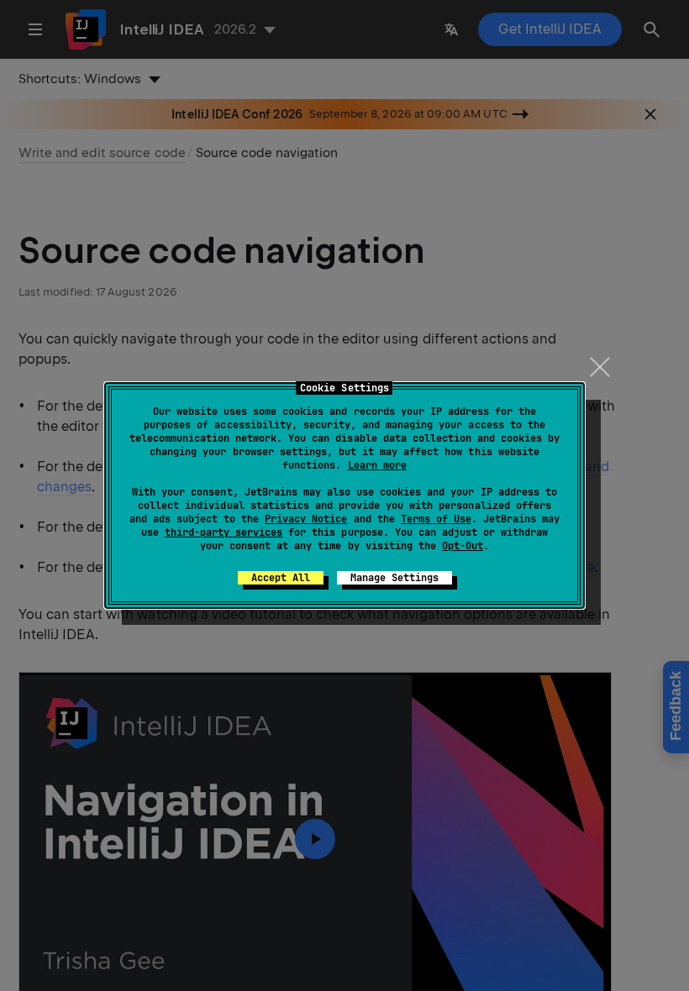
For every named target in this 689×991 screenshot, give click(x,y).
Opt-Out (462, 546)
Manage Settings (394, 578)
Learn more (377, 465)
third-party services (223, 532)
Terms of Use (436, 519)
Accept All (280, 578)
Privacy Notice (306, 519)
